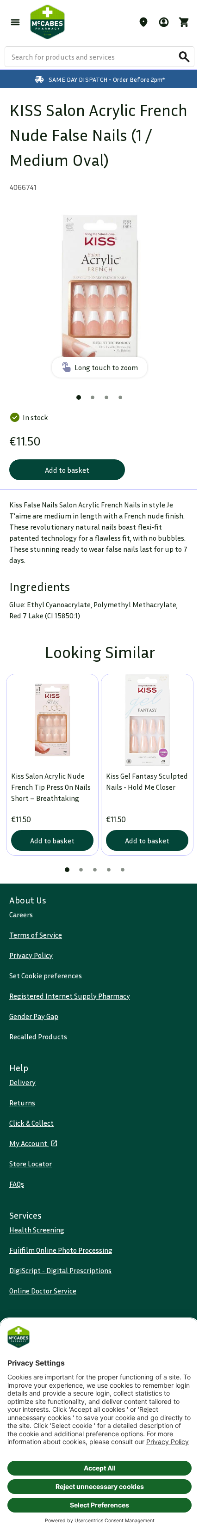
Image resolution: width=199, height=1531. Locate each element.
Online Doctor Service (42, 1290)
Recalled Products (38, 1036)
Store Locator (30, 1163)
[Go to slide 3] (106, 397)
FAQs (16, 1184)
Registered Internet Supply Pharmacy (69, 995)
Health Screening (36, 1229)
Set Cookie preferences (45, 975)
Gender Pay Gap (33, 1016)
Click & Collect (31, 1123)
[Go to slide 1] (78, 397)
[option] (99, 292)
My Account (29, 1143)
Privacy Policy (31, 955)
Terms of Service (35, 934)
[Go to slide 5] (122, 869)
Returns (22, 1102)
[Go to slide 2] (92, 397)
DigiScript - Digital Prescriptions (60, 1270)
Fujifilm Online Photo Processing (60, 1250)
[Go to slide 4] (120, 397)
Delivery (22, 1082)
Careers (21, 914)
